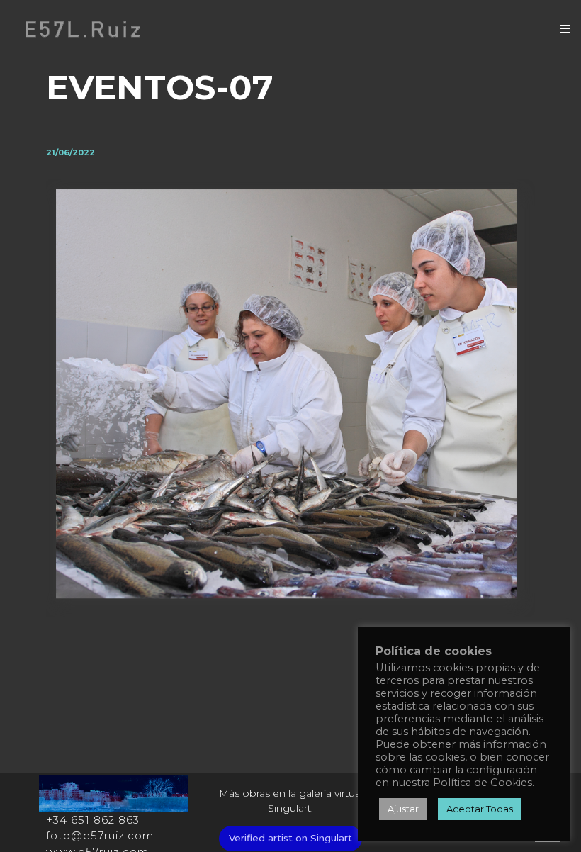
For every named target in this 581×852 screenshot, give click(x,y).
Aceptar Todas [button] (479, 808)
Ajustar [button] (403, 808)
